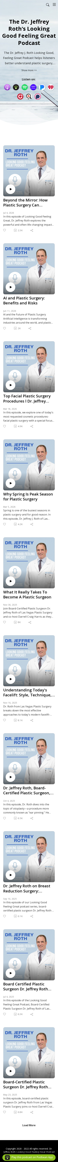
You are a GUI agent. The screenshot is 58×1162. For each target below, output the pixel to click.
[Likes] (5, 230)
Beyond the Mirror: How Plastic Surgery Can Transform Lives (25, 202)
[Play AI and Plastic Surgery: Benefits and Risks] (10, 287)
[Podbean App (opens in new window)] (16, 87)
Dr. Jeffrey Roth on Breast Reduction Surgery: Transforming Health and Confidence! (27, 888)
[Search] (48, 4)
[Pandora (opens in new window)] (42, 87)
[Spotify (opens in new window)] (25, 87)
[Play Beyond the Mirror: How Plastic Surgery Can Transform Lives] (10, 189)
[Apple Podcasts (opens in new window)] (7, 87)
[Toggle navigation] (54, 4)
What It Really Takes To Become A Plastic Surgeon (27, 594)
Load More (29, 1125)
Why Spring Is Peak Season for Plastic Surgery (28, 496)
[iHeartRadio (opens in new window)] (51, 87)
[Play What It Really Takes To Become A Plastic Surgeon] (10, 581)
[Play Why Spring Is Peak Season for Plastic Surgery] (10, 483)
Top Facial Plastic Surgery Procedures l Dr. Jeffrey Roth (27, 398)
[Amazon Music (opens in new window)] (33, 87)
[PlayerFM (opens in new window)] (20, 96)
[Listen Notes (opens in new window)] (29, 96)
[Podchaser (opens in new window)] (38, 96)
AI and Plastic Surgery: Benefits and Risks (24, 300)
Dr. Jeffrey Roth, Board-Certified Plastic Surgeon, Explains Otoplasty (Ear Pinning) (26, 790)
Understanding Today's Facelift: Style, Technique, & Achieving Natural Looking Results (27, 692)
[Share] (32, 230)
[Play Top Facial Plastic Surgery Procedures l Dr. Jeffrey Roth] (10, 385)
